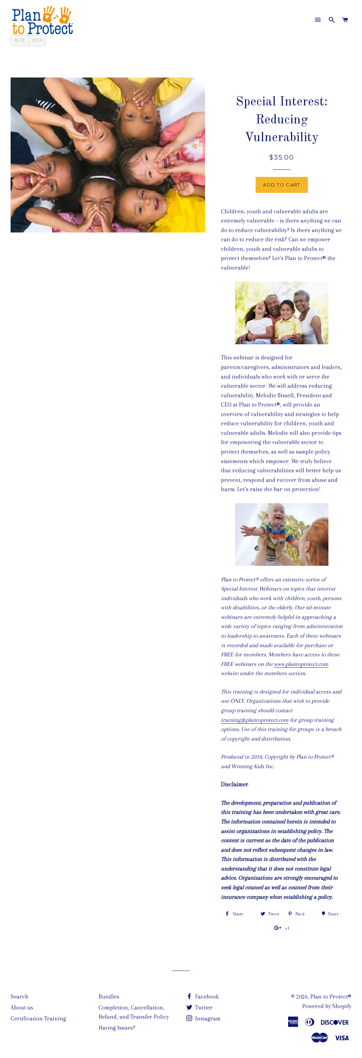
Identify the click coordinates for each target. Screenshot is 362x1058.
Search (20, 996)
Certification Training (38, 1018)
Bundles (109, 996)
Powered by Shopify (326, 1006)
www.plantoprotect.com (301, 664)
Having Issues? (117, 1027)
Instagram (207, 1018)
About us (22, 1007)
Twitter (203, 1007)
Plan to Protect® (330, 996)
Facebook (206, 996)
